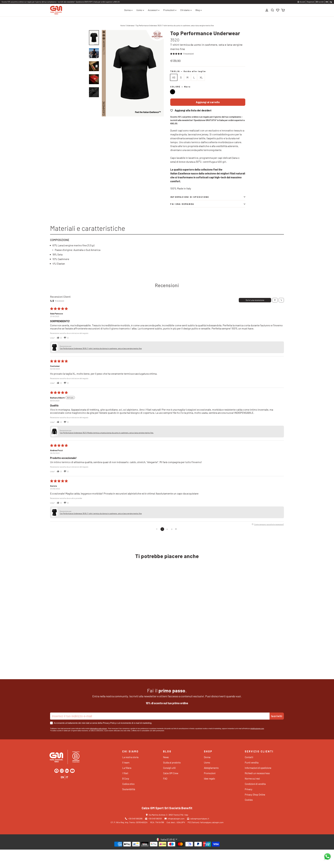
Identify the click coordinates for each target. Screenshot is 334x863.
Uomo (139, 10)
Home (122, 25)
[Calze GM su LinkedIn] (67, 771)
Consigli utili (169, 767)
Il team (125, 762)
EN (327, 2)
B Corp (125, 778)
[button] (176, 53)
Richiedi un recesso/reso (257, 773)
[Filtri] (275, 300)
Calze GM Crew (170, 773)
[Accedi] (267, 10)
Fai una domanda (182, 204)
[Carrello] (283, 10)
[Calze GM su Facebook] (56, 771)
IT (67, 777)
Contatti (249, 757)
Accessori (152, 10)
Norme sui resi (252, 778)
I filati (125, 773)
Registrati (310, 2)
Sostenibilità (128, 789)
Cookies (249, 799)
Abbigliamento (211, 767)
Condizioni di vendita (255, 783)
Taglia (188, 71)
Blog (197, 10)
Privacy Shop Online (255, 794)
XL (201, 77)
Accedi (302, 2)
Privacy (248, 789)
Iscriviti (321, 2)
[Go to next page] (177, 529)
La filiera (126, 767)
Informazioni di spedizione (189, 197)
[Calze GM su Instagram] (62, 771)
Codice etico (128, 783)
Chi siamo (185, 10)
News (166, 757)
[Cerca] (272, 10)
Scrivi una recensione (255, 300)
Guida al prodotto (172, 762)
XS (173, 77)
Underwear (130, 25)
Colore (180, 86)
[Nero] (172, 91)
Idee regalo (209, 778)
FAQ (165, 778)
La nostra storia (130, 757)
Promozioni (168, 10)
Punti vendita (251, 762)
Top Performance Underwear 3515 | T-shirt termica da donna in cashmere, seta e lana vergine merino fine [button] (101, 348)
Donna (127, 10)
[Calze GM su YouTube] (72, 771)
